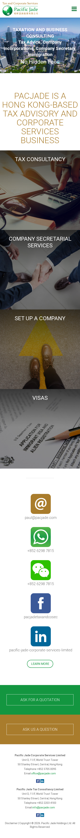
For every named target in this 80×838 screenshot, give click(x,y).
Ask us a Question (40, 729)
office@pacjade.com (43, 773)
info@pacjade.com (43, 807)
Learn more (40, 664)
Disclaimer (11, 823)
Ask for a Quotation (40, 700)
